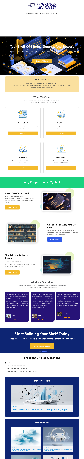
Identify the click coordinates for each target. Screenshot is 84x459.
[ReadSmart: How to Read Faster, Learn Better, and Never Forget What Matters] (26, 455)
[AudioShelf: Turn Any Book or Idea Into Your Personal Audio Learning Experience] (58, 427)
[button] (56, 13)
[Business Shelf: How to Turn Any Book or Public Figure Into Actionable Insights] (58, 455)
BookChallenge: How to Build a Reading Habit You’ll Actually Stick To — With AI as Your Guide (26, 450)
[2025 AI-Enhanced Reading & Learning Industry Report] (42, 385)
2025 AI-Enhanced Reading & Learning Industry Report (40, 409)
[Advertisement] (42, 23)
